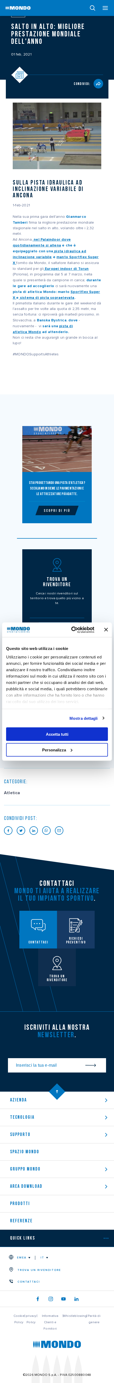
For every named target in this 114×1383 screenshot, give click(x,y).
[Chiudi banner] (106, 630)
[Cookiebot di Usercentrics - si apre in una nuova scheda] (71, 629)
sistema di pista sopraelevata (46, 297)
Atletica (12, 792)
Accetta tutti (57, 734)
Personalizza (54, 749)
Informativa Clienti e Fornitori (50, 1322)
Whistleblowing (75, 1316)
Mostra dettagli (83, 718)
